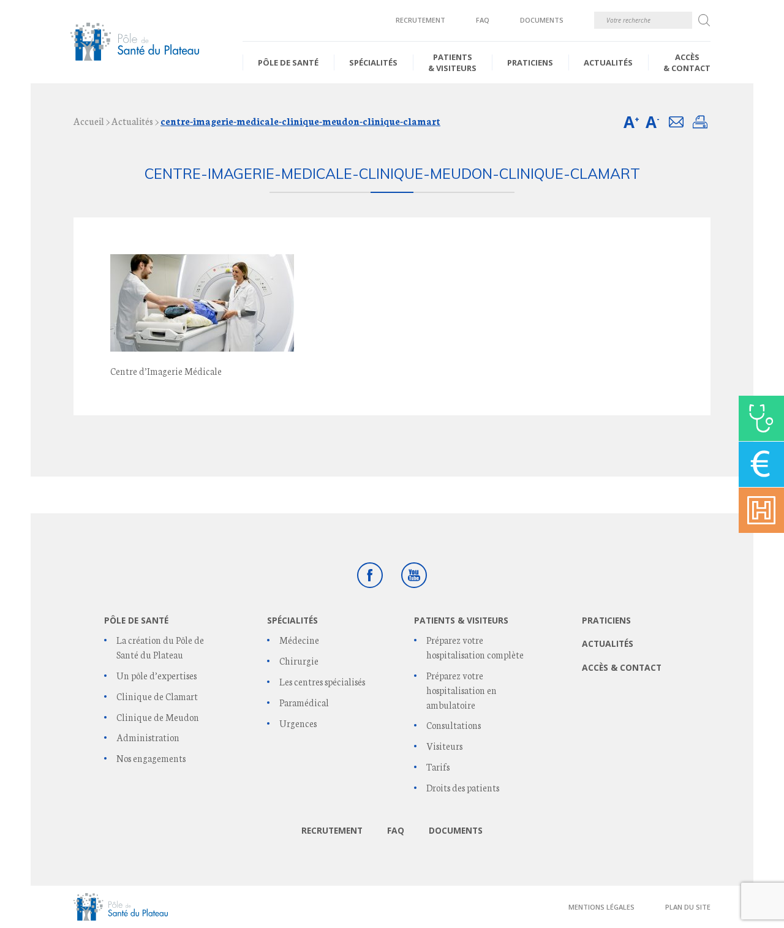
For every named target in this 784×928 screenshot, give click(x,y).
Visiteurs (444, 745)
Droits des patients (462, 787)
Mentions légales (601, 906)
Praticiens (530, 62)
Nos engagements (151, 758)
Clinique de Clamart (157, 696)
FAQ (482, 20)
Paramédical (304, 702)
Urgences (298, 723)
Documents (542, 20)
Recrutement (420, 20)
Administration (147, 737)
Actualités (608, 62)
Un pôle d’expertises (156, 675)
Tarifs (438, 766)
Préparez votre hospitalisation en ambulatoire (461, 690)
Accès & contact (686, 62)
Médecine (299, 639)
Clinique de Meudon (157, 717)
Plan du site (687, 906)
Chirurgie (298, 660)
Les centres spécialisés (322, 681)
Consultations (453, 725)
